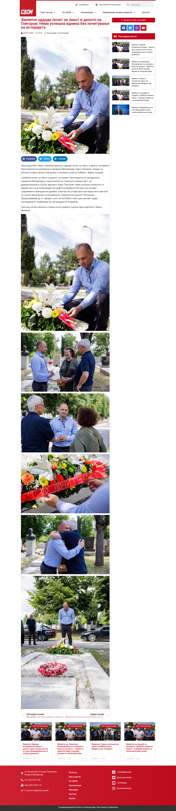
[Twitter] (130, 28)
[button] (29, 159)
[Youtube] (143, 28)
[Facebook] (124, 28)
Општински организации (110, 5)
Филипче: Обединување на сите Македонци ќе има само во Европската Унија (142, 110)
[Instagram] (137, 28)
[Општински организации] (96, 5)
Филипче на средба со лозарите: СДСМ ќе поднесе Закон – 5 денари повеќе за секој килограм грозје (139, 747)
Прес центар (47, 12)
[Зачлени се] (76, 5)
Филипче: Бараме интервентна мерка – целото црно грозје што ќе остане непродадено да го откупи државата (143, 49)
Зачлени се (83, 5)
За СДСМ (66, 12)
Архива (72, 798)
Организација (87, 12)
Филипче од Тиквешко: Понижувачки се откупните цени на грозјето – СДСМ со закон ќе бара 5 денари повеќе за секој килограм (143, 66)
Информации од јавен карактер (117, 12)
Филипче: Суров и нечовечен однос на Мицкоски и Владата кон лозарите (105, 746)
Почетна (73, 772)
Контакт (146, 12)
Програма (73, 790)
